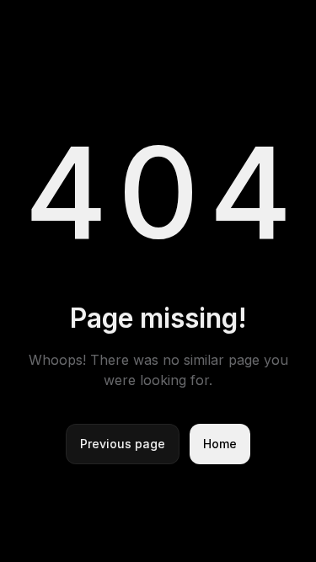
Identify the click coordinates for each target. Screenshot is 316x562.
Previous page (122, 443)
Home (220, 443)
